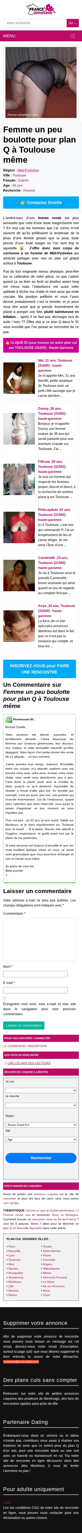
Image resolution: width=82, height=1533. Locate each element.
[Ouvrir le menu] (73, 36)
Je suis (9, 1081)
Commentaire (14, 913)
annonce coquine (46, 1194)
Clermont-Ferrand (55, 1277)
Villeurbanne (51, 1268)
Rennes (13, 1290)
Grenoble (49, 1259)
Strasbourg (15, 1277)
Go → (73, 23)
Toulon (47, 1246)
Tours (46, 1295)
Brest (46, 1290)
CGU (7, 1502)
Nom (7, 966)
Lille (11, 1286)
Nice (11, 1264)
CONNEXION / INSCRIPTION (27, 1046)
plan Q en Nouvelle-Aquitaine (22, 1228)
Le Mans (48, 1281)
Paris (11, 1246)
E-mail (9, 983)
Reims (12, 1295)
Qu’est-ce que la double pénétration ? (51, 1210)
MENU (9, 36)
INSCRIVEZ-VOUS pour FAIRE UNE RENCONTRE (39, 668)
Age (7, 1130)
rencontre (9, 1198)
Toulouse (14, 1259)
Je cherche (12, 1096)
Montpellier (15, 1273)
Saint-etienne (52, 1251)
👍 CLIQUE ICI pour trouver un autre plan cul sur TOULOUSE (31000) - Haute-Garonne (41, 345)
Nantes (13, 1268)
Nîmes (47, 1273)
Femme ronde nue (16, 1214)
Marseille (14, 1251)
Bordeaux (14, 1281)
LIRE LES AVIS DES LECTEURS (29, 1063)
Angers (47, 1264)
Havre (47, 1255)
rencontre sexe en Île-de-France (54, 1219)
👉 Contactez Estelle (41, 202)
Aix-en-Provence (54, 1286)
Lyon (11, 1255)
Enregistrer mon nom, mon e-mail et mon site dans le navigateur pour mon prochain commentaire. (39, 1009)
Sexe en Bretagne (65, 1214)
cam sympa (11, 1203)
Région (9, 1115)
